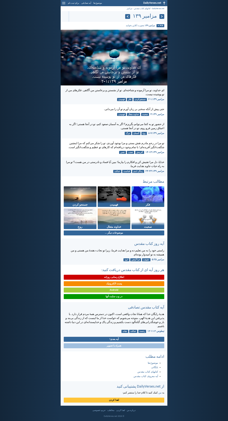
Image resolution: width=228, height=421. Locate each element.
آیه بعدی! (114, 339)
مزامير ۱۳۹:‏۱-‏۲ (156, 99)
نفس (122, 152)
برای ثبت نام (73, 3)
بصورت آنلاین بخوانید (140, 25)
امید (126, 260)
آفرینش (139, 152)
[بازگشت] (161, 16)
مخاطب (110, 410)
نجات (125, 331)
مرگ (128, 133)
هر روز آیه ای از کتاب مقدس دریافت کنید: (132, 270)
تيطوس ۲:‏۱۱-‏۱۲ (156, 331)
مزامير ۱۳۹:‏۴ (157, 114)
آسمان (136, 133)
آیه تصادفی (86, 3)
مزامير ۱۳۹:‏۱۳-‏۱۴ (154, 152)
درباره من (131, 410)
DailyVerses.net (158, 9)
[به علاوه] (127, 16)
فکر (129, 99)
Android (114, 290)
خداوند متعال (133, 114)
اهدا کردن (114, 400)
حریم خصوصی (99, 410)
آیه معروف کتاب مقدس (146, 376)
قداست (126, 171)
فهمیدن (121, 99)
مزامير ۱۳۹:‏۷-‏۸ (156, 133)
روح (144, 133)
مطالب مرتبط (153, 182)
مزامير (129, 9)
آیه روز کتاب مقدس (149, 244)
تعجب (130, 152)
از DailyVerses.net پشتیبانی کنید (140, 386)
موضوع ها (97, 3)
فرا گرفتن (136, 260)
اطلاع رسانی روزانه (114, 277)
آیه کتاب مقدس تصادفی (146, 307)
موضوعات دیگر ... (114, 233)
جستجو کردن (140, 99)
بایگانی (154, 367)
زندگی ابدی (138, 171)
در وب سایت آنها (114, 296)
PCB (161, 26)
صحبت (145, 114)
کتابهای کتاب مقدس (142, 9)
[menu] (64, 4)
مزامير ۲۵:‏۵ (158, 259)
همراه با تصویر (114, 346)
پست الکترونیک (114, 283)
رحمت (142, 331)
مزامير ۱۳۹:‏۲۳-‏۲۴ (154, 171)
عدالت (117, 171)
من (160, 393)
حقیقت (146, 260)
